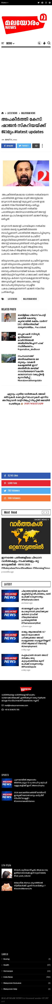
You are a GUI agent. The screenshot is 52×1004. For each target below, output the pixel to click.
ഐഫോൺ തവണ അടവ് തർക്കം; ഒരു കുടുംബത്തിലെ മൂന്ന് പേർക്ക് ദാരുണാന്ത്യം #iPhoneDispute (35, 661)
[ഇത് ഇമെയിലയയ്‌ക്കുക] (36, 145)
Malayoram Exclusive (12, 983)
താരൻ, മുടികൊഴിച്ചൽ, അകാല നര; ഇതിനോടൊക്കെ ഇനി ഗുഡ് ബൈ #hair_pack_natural (31, 873)
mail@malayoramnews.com (16, 705)
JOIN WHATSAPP (33, 403)
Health (6, 965)
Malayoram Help (10, 989)
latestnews (12, 113)
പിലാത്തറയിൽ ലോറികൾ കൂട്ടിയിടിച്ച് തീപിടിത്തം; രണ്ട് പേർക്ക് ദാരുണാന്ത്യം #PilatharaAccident (36, 595)
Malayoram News (28, 113)
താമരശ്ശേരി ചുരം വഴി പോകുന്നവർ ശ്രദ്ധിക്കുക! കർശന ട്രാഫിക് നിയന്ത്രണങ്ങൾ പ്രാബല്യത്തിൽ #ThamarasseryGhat (35, 616)
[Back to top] (45, 997)
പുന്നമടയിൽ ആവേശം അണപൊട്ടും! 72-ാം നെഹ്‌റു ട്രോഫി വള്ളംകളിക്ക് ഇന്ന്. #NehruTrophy (30, 782)
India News (8, 977)
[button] (5, 2)
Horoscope (8, 971)
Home (4, 3)
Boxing (6, 959)
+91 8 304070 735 (11, 709)
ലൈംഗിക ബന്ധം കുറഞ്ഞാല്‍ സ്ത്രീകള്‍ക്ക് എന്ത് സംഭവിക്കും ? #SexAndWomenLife (29, 885)
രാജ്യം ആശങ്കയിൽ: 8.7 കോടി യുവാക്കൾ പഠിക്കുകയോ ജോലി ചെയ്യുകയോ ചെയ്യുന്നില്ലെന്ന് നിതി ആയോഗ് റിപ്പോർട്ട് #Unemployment (36, 639)
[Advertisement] (26, 79)
